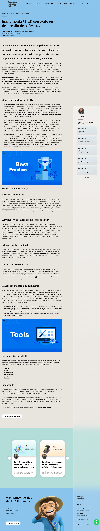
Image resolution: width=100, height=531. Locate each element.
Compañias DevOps (8, 77)
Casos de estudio (49, 3)
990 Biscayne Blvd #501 (83, 515)
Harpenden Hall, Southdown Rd (84, 510)
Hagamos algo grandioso (12, 416)
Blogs (65, 3)
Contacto (81, 3)
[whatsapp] (96, 522)
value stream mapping (9, 209)
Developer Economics (17, 140)
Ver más (87, 177)
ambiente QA (45, 253)
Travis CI (7, 376)
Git (36, 277)
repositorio (43, 106)
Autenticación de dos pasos (32, 234)
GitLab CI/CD (8, 372)
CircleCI (6, 370)
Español (89, 3)
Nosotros (58, 3)
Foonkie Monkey (33, 83)
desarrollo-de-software (28, 31)
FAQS (87, 525)
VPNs (20, 234)
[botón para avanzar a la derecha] (67, 458)
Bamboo (6, 378)
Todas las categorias (8, 35)
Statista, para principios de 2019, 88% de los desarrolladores (41, 114)
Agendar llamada (13, 523)
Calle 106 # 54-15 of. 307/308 (84, 506)
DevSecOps (45, 234)
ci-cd (15, 31)
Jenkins (6, 368)
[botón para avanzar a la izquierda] (9, 458)
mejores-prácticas (15, 33)
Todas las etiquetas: (7, 31)
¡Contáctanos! (46, 407)
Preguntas (73, 3)
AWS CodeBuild (9, 374)
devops (19, 31)
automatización (6, 33)
